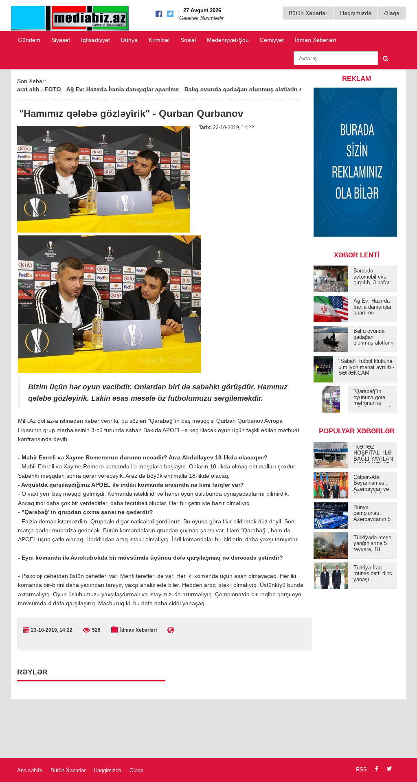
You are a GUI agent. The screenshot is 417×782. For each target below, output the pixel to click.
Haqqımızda (355, 13)
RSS (361, 770)
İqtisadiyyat (95, 40)
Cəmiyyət (272, 40)
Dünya (129, 40)
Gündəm (29, 40)
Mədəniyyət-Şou (228, 40)
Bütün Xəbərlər (308, 13)
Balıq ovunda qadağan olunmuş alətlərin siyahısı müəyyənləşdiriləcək (264, 89)
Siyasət (60, 40)
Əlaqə (391, 13)
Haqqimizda (107, 770)
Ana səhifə (29, 770)
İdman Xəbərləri (315, 40)
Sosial (188, 40)
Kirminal (159, 40)
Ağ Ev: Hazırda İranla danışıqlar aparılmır (105, 89)
